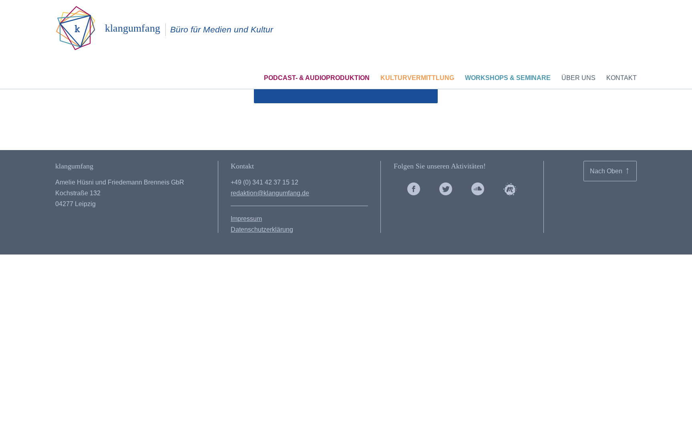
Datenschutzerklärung (262, 229)
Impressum (246, 218)
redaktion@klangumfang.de (270, 193)
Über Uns (578, 77)
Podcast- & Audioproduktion (317, 77)
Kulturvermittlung (417, 77)
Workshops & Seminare (508, 77)
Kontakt (621, 77)
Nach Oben (610, 170)
